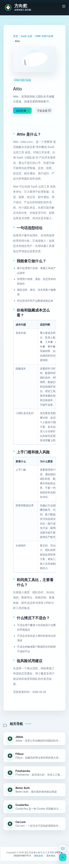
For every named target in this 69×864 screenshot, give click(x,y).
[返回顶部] (62, 857)
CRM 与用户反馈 (44, 36)
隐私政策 (38, 855)
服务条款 (51, 855)
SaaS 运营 (26, 36)
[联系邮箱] (62, 848)
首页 (15, 36)
